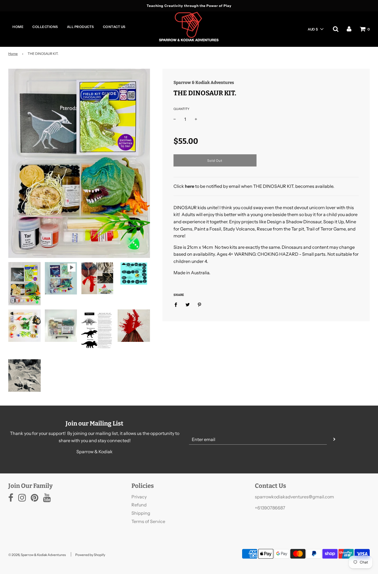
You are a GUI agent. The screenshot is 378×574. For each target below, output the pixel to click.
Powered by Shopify (90, 555)
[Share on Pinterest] (199, 304)
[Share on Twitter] (187, 304)
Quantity (181, 109)
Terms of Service (148, 521)
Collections (45, 27)
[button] (315, 29)
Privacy (139, 496)
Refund (139, 505)
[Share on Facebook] (177, 304)
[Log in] (349, 29)
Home (18, 27)
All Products (80, 27)
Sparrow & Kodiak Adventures (204, 82)
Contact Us (114, 27)
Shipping (140, 513)
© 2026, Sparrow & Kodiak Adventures (37, 555)
